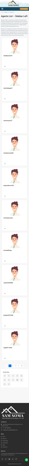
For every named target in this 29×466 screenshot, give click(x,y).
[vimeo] (21, 380)
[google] (21, 376)
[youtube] (17, 380)
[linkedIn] (4, 380)
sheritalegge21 (8, 88)
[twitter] (13, 376)
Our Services (5, 440)
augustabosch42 (8, 185)
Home (4, 436)
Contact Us (5, 447)
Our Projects (5, 442)
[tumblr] (9, 380)
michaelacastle (8, 218)
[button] (2, 9)
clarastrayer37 (7, 120)
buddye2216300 (8, 315)
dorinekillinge (7, 250)
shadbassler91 (7, 56)
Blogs (4, 444)
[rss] (9, 376)
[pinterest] (13, 380)
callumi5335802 (8, 283)
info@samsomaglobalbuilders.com (10, 430)
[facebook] (4, 376)
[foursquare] (9, 384)
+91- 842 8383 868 (7, 427)
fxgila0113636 (7, 347)
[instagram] (4, 384)
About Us (4, 438)
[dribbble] (17, 376)
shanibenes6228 (8, 153)
